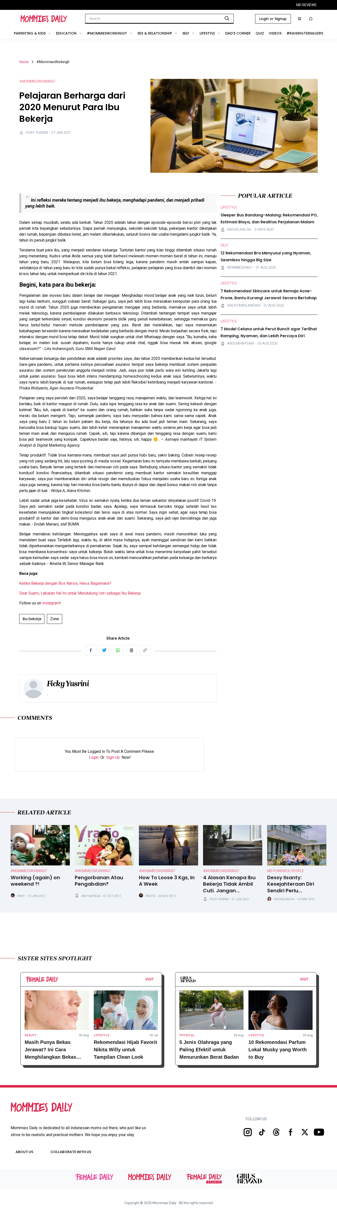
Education (66, 33)
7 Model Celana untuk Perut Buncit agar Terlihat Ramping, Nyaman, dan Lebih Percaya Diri (269, 332)
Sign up (113, 757)
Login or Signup (273, 18)
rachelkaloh (239, 230)
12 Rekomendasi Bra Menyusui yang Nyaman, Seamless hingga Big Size (266, 256)
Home (24, 62)
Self (185, 33)
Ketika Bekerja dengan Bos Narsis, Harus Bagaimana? (65, 583)
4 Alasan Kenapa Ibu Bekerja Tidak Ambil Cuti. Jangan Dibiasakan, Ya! (229, 884)
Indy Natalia (90, 896)
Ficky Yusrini (37, 133)
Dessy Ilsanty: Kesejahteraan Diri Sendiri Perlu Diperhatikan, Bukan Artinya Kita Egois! (292, 884)
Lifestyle (207, 33)
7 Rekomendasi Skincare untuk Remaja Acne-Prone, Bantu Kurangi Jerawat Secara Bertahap (269, 294)
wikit (21, 896)
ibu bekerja (31, 618)
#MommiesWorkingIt (107, 33)
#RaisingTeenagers (304, 33)
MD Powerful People (285, 870)
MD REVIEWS (306, 5)
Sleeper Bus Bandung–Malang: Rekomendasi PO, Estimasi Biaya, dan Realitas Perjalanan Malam (269, 218)
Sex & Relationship (154, 33)
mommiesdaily (239, 268)
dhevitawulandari (243, 306)
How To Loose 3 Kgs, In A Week (167, 881)
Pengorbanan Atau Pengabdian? (99, 881)
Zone (54, 618)
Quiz (260, 33)
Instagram (50, 603)
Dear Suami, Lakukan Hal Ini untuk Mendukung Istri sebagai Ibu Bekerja (80, 593)
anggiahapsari (240, 344)
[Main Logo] (43, 18)
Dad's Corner (238, 33)
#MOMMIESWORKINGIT (37, 81)
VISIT (149, 979)
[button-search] (227, 18)
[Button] (155, 980)
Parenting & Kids (30, 33)
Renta (150, 896)
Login (93, 757)
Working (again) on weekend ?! (35, 881)
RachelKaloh (284, 899)
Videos (275, 33)
